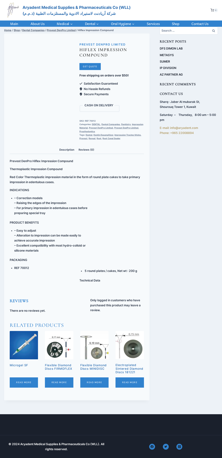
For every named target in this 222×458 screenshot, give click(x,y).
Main (14, 23)
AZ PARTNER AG (171, 74)
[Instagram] (179, 447)
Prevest (83, 138)
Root (99, 138)
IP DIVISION (168, 68)
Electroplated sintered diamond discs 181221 (129, 368)
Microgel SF (19, 365)
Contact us (199, 23)
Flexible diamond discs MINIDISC (93, 366)
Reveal (92, 138)
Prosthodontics (87, 131)
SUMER (165, 61)
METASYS (167, 55)
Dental (89, 135)
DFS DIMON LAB (171, 48)
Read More (24, 382)
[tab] (66, 150)
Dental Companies (110, 124)
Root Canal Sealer (111, 138)
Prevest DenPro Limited (102, 44)
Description (66, 149)
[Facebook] (152, 447)
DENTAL (96, 124)
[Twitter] (166, 447)
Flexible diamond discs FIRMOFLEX (58, 366)
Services (153, 23)
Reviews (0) (86, 149)
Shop (175, 23)
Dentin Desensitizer (103, 135)
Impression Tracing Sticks (127, 135)
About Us (38, 23)
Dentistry (126, 124)
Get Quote (90, 66)
